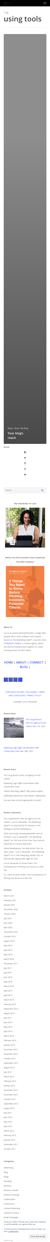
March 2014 (9, 1036)
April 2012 (8, 1126)
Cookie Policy (13, 1231)
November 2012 (11, 1094)
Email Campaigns (11, 1217)
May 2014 (8, 1027)
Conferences (9, 1204)
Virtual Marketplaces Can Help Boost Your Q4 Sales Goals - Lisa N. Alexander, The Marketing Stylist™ (24, 851)
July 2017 (7, 968)
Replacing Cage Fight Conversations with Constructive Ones (21, 785)
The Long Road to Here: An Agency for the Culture (36, 723)
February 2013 (10, 1081)
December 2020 (11, 909)
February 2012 (10, 1135)
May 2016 (8, 981)
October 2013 (10, 1058)
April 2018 (8, 954)
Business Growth (11, 1190)
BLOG (24, 667)
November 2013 (11, 1054)
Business (7, 1185)
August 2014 (9, 1013)
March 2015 (9, 999)
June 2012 (8, 1117)
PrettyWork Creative (12, 643)
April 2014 (8, 1031)
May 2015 (8, 990)
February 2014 (10, 1040)
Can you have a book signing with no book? (22, 800)
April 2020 (8, 927)
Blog (6, 1172)
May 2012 (8, 1121)
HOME (8, 662)
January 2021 (9, 905)
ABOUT (21, 662)
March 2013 (9, 1076)
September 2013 (11, 1063)
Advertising (8, 1167)
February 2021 (10, 900)
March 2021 (9, 896)
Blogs (10, 428)
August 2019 (9, 941)
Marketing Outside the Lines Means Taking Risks (25, 795)
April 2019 (8, 950)
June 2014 (8, 1022)
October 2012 (10, 1099)
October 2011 (10, 1149)
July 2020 (7, 918)
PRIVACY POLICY (34, 695)
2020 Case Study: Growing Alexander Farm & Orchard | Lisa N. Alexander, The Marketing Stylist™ (23, 837)
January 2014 (9, 1045)
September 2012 (11, 1103)
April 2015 (8, 995)
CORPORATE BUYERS (14, 692)
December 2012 (11, 1090)
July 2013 (7, 1072)
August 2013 (9, 1067)
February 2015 (10, 1004)
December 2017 (11, 963)
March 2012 (9, 1131)
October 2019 (10, 936)
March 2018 (9, 959)
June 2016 (8, 977)
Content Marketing (12, 1208)
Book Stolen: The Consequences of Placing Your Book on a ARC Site (24, 866)
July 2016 (7, 972)
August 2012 (9, 1108)
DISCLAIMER (31, 692)
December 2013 (11, 1049)
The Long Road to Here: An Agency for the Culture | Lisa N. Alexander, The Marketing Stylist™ (22, 822)
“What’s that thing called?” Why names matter (23, 791)
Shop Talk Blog (21, 428)
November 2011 (11, 1144)
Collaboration (9, 1199)
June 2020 (8, 923)
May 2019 (8, 945)
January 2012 (9, 1140)
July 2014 (7, 1018)
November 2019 (11, 932)
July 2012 (7, 1112)
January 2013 (9, 1085)
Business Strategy (11, 1194)
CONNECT (37, 662)
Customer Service (11, 1213)
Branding (7, 1181)
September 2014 (11, 1009)
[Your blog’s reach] (25, 239)
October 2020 (10, 914)
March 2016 (9, 986)
